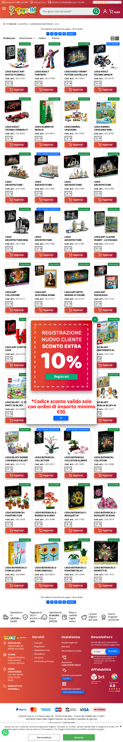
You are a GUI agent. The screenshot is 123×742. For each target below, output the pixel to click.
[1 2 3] (9, 84)
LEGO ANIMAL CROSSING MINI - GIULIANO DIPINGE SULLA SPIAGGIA (104, 131)
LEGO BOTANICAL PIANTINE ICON (15, 514)
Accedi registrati (69, 642)
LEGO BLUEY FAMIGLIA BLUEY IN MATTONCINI (105, 405)
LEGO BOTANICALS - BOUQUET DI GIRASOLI (75, 516)
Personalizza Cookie (71, 651)
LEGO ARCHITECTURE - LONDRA (73, 185)
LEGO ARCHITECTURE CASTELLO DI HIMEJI (105, 185)
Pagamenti (39, 646)
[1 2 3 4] (39, 525)
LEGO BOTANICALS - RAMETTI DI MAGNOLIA (105, 571)
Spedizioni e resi (42, 650)
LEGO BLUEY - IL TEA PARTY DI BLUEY (16, 403)
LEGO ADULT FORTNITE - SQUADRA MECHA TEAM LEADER (45, 76)
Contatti (38, 643)
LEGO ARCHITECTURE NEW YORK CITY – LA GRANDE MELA (16, 241)
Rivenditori (39, 654)
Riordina (66, 646)
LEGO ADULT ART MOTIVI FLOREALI (15, 73)
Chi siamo (39, 658)
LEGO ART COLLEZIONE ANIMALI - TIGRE (14, 295)
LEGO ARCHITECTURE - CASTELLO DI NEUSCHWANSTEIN (16, 186)
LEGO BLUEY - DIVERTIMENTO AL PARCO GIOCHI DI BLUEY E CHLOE (104, 351)
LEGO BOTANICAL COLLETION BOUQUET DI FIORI (104, 460)
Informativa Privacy (44, 661)
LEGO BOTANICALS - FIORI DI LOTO (16, 569)
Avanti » (71, 33)
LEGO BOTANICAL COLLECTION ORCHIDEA (45, 460)
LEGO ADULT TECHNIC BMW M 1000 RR (103, 75)
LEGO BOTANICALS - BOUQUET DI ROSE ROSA (105, 516)
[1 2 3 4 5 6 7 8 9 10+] (9, 470)
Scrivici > (66, 678)
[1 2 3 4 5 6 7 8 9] (98, 525)
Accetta (78, 737)
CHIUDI (121, 726)
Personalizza (44, 737)
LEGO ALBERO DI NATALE (44, 128)
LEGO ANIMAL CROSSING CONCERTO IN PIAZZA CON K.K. (73, 131)
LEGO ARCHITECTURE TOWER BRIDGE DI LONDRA (74, 241)
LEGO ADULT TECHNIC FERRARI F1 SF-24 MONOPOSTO (16, 130)
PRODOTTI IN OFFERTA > (15, 687)
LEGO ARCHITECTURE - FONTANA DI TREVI (45, 185)
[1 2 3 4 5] (68, 194)
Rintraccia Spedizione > (73, 692)
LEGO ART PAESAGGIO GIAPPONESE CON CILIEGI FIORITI (104, 296)
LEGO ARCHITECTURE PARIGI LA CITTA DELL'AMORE (44, 241)
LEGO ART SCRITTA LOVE (15, 348)
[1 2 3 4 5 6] (39, 249)
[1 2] (98, 84)
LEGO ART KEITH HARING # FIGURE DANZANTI (74, 295)
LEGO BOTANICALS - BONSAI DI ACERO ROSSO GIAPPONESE (46, 516)
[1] (39, 84)
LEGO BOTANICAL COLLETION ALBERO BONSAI (75, 460)
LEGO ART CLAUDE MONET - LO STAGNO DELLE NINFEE (105, 240)
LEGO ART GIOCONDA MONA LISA (45, 295)
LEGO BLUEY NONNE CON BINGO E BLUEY (16, 458)
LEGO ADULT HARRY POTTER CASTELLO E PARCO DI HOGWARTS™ (75, 76)
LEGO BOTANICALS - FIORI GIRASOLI (46, 569)
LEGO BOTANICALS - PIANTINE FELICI (75, 569)
